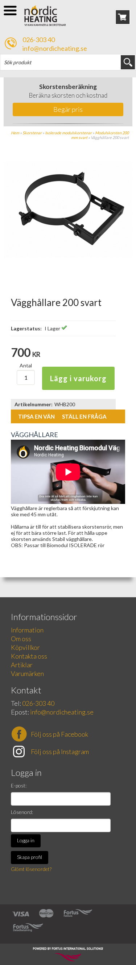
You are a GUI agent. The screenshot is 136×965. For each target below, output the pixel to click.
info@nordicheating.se (54, 48)
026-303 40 (38, 40)
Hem (15, 132)
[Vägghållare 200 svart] (68, 272)
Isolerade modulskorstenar (68, 132)
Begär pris (68, 109)
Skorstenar (32, 132)
